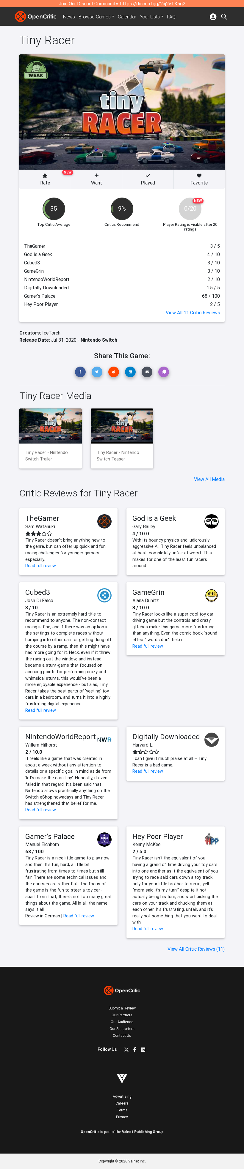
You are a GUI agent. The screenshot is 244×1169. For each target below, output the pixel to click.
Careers (122, 1103)
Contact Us (122, 1035)
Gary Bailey (143, 526)
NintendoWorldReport (60, 736)
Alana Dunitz (145, 600)
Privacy (122, 1117)
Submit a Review (122, 1008)
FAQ (171, 17)
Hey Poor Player (157, 836)
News (69, 17)
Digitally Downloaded (166, 736)
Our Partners (122, 1015)
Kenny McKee (146, 844)
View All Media (209, 479)
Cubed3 (37, 592)
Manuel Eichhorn (42, 844)
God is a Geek (154, 518)
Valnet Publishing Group (142, 1131)
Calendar (127, 17)
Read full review (40, 565)
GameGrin (148, 592)
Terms (122, 1110)
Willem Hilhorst (41, 745)
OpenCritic (90, 1131)
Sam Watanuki (40, 526)
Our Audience (122, 1022)
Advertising (122, 1096)
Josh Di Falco (39, 600)
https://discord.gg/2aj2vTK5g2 (152, 4)
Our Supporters (122, 1028)
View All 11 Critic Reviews (193, 312)
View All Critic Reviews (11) (196, 949)
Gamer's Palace (50, 836)
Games (95, 17)
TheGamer (42, 518)
